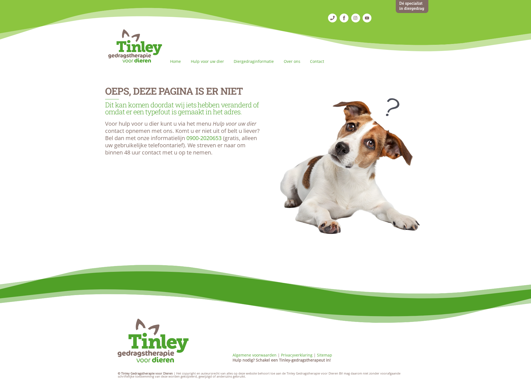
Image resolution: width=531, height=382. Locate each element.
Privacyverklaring (297, 355)
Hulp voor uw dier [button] (207, 61)
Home (175, 61)
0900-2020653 (204, 138)
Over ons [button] (292, 61)
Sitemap (324, 355)
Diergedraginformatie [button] (254, 61)
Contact (317, 61)
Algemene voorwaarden (255, 355)
